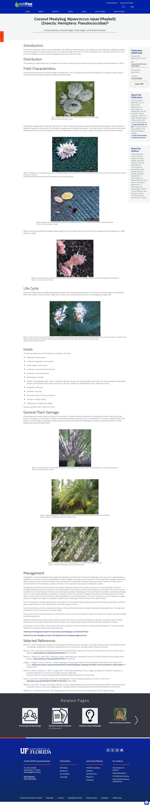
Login (132, 7)
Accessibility (64, 774)
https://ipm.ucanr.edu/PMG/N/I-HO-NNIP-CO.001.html (46, 681)
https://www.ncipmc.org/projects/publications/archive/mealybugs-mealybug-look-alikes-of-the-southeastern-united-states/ (77, 665)
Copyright (63, 777)
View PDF (139, 84)
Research (89, 777)
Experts (55, 11)
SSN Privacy (117, 798)
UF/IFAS (89, 771)
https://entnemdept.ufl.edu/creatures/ (139, 136)
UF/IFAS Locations (93, 768)
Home (27, 11)
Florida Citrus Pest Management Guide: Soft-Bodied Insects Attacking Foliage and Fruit (55, 635)
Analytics (104, 798)
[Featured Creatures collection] (60, 716)
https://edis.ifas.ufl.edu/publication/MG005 (49, 653)
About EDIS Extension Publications (121, 780)
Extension (90, 780)
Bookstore (64, 771)
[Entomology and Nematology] (30, 716)
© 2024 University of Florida (31, 798)
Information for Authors (119, 769)
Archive (61, 798)
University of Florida (126, 3)
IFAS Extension (112, 3)
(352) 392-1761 (30, 779)
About (40, 11)
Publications (119, 11)
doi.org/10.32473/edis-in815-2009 (139, 65)
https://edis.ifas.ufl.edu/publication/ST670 (49, 659)
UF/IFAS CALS (91, 774)
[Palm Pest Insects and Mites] (120, 714)
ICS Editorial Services (121, 776)
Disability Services (75, 798)
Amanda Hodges (136, 78)
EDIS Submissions (119, 773)
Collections (100, 11)
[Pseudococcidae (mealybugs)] (90, 716)
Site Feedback (29, 776)
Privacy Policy (91, 798)
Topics (70, 11)
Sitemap (49, 798)
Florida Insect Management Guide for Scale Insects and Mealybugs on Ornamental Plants (55, 632)
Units (84, 11)
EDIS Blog (64, 768)
